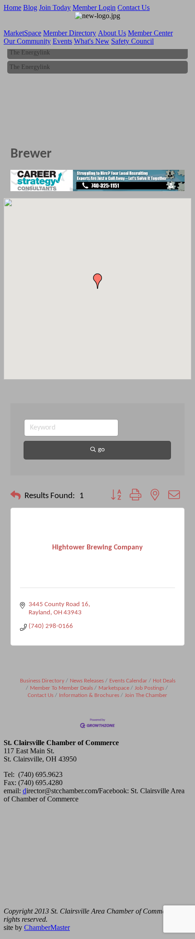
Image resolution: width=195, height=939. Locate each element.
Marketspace (113, 688)
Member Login (94, 7)
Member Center (150, 33)
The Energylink (30, 51)
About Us (112, 33)
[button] (97, 281)
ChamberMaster (47, 927)
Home (12, 7)
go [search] (101, 449)
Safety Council (132, 41)
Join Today (55, 7)
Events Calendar (128, 681)
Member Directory (69, 33)
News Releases (87, 681)
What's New (91, 41)
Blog (30, 7)
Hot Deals (164, 681)
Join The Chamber (146, 695)
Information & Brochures (89, 695)
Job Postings (149, 688)
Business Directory (42, 681)
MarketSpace (22, 33)
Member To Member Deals (61, 688)
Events (62, 41)
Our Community (27, 41)
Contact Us (133, 7)
